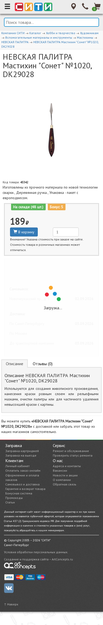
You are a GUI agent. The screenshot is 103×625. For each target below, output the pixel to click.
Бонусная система (18, 493)
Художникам (89, 33)
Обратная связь (64, 484)
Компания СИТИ (13, 33)
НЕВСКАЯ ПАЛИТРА (15, 42)
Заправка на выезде (20, 455)
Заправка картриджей (22, 451)
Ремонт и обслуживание (71, 451)
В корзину (25, 232)
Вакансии (60, 470)
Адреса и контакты (67, 466)
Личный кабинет (17, 466)
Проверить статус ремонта (72, 455)
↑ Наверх (11, 604)
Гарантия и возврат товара (25, 489)
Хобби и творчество (60, 33)
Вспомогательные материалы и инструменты (38, 37)
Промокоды (14, 498)
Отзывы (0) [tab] (43, 363)
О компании (62, 480)
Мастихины (85, 37)
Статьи (10, 502)
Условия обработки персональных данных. (36, 552)
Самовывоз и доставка (22, 484)
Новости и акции (65, 475)
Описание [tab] (14, 363)
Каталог (35, 33)
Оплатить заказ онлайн (22, 470)
